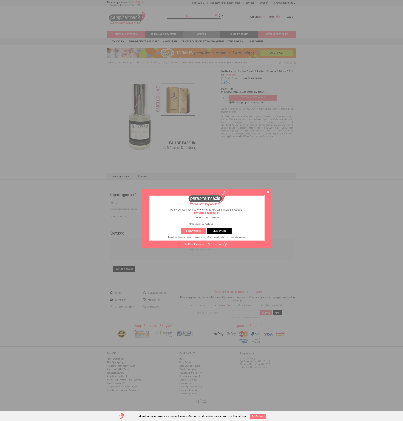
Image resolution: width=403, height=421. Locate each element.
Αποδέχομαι (258, 416)
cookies (173, 416)
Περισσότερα (239, 416)
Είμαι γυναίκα (193, 230)
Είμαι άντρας (219, 230)
